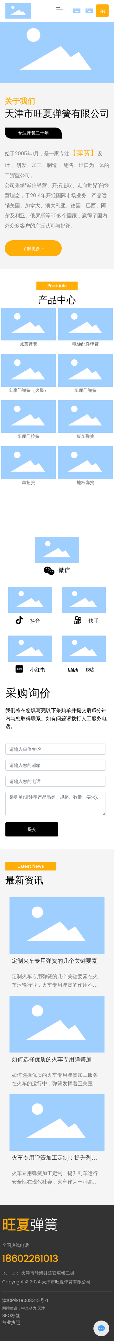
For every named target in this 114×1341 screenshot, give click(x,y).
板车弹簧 (85, 436)
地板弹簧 (85, 482)
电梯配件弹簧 (85, 344)
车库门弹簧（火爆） (28, 390)
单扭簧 (28, 482)
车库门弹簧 (85, 390)
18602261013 (32, 524)
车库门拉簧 (28, 436)
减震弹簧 (28, 344)
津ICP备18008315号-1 (25, 1300)
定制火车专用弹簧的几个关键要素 (54, 961)
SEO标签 (11, 1315)
